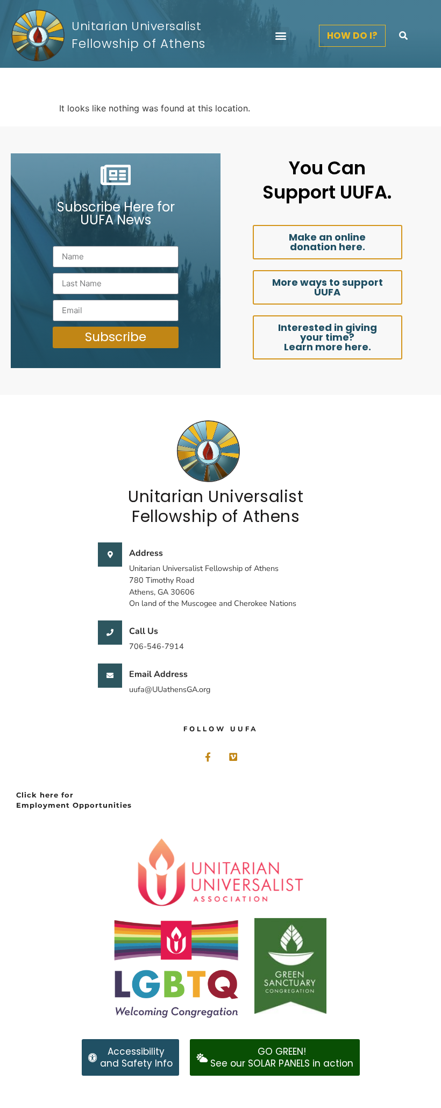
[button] (280, 36)
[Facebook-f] (208, 757)
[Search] (403, 35)
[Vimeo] (233, 757)
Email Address (158, 674)
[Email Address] (110, 676)
